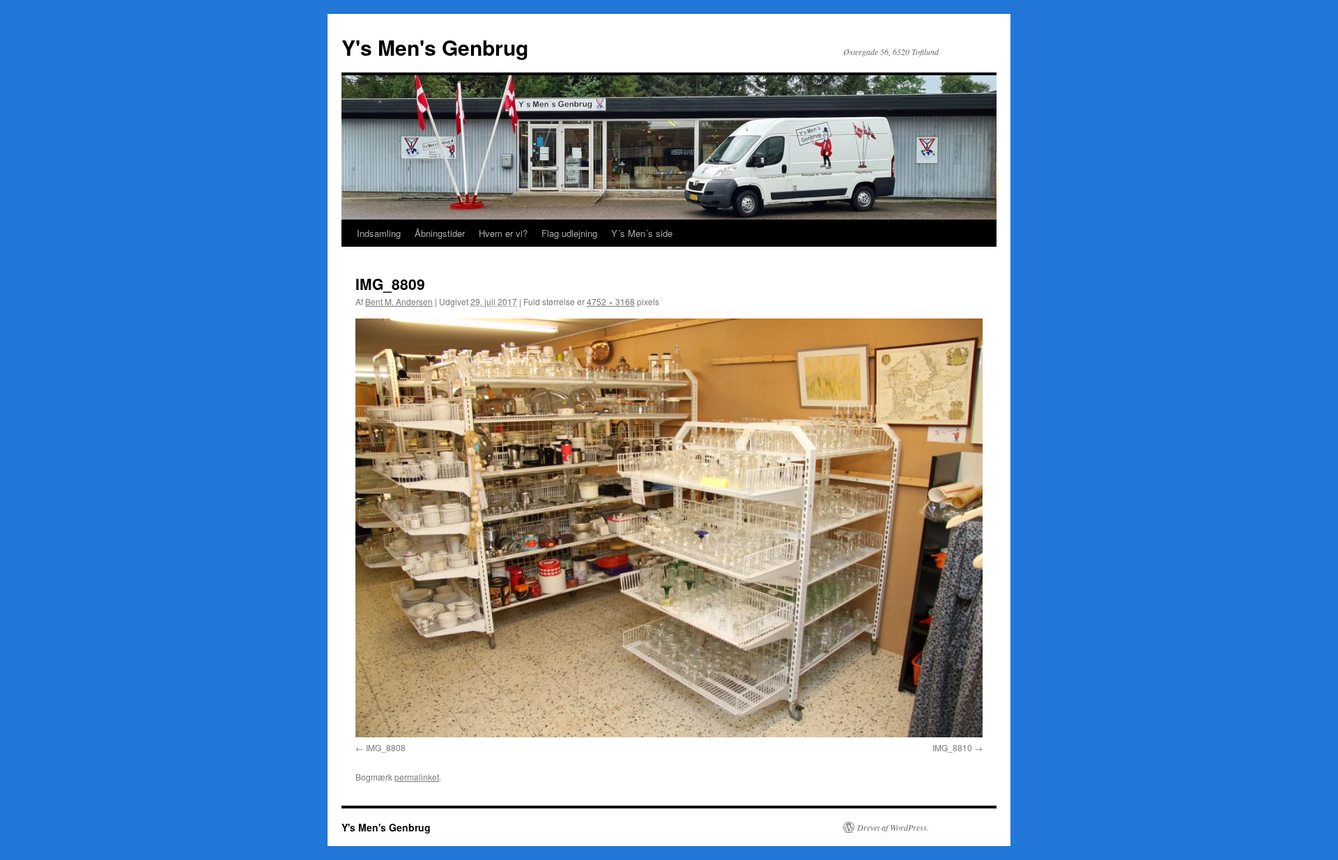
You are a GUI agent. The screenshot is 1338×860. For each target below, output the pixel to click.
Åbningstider (440, 233)
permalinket (416, 777)
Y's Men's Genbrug (434, 47)
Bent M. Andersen (399, 301)
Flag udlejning (569, 233)
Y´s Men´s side (641, 233)
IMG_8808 (386, 747)
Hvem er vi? (503, 233)
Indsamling (379, 233)
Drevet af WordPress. (893, 827)
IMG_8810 (952, 747)
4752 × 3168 (611, 301)
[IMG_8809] (669, 527)
